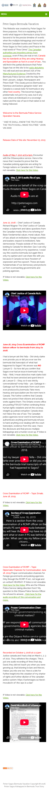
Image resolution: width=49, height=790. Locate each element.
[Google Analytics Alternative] (8, 768)
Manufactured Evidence (14, 74)
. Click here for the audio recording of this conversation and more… (22, 597)
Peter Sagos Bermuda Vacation (16, 784)
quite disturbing (36, 68)
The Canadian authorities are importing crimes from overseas (22, 52)
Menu (4, 14)
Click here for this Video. (27, 170)
